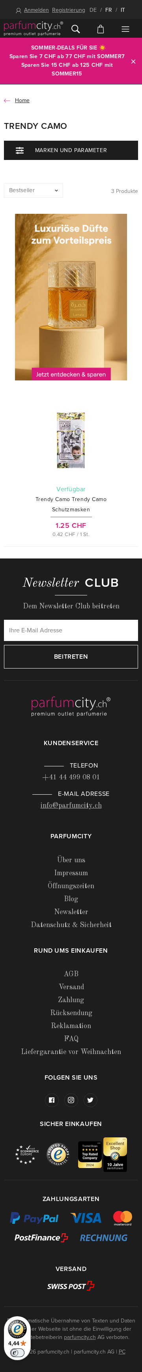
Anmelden (36, 10)
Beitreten (71, 657)
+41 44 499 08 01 (71, 777)
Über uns (71, 860)
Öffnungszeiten (71, 886)
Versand (71, 987)
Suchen (75, 28)
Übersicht (125, 29)
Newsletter (71, 912)
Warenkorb (100, 28)
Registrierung (68, 10)
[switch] (17, 1352)
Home (22, 100)
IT (123, 10)
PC (122, 1351)
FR (108, 10)
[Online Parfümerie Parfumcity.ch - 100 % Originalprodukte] (33, 28)
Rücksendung (71, 1013)
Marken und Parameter (71, 150)
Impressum (71, 873)
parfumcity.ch (80, 1337)
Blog (71, 899)
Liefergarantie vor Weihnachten (71, 1052)
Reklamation (71, 1026)
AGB (71, 974)
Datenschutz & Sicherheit (71, 925)
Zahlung (71, 1000)
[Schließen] (133, 61)
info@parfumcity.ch (71, 805)
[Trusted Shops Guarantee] (62, 1154)
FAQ (71, 1039)
